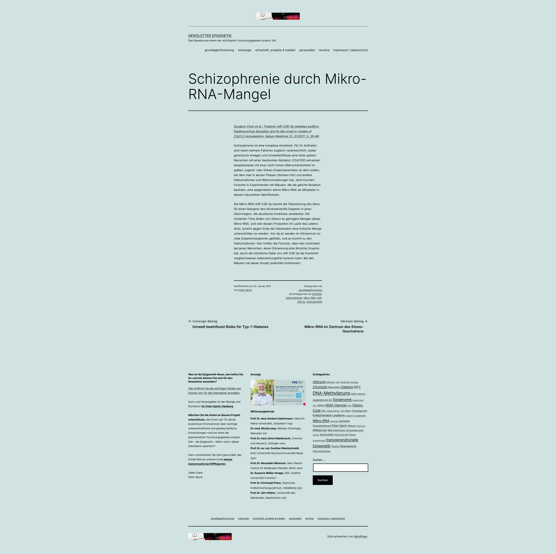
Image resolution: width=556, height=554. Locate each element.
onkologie (244, 50)
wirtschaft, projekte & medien (275, 50)
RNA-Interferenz (336, 430)
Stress (352, 434)
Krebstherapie (322, 415)
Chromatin (320, 387)
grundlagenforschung (219, 50)
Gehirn (321, 405)
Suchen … (319, 459)
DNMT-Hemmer (358, 394)
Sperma (316, 435)
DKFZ (357, 386)
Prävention (361, 426)
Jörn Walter (346, 411)
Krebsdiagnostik (359, 410)
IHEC (323, 411)
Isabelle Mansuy (333, 411)
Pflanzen (352, 426)
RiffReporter (320, 430)
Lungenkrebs (360, 416)
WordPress (360, 536)
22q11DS (317, 293)
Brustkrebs (345, 382)
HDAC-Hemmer (336, 405)
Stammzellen (327, 434)
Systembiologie (319, 440)
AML (338, 382)
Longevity (349, 416)
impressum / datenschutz (350, 50)
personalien (307, 50)
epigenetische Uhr (322, 400)
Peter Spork (245, 290)
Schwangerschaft (354, 430)
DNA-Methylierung (331, 393)
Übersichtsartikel (321, 451)
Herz (350, 405)
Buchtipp (354, 382)
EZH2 (315, 406)
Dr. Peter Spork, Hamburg (217, 406)
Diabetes (347, 387)
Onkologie (334, 421)
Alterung (319, 382)
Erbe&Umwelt (358, 400)
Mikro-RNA (310, 297)
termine (324, 50)
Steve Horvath (341, 434)
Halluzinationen (294, 297)
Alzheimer (330, 382)
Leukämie (338, 415)
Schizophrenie (314, 301)
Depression (334, 387)
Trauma (335, 446)
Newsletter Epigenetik (210, 36)
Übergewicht (348, 446)
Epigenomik (342, 399)
